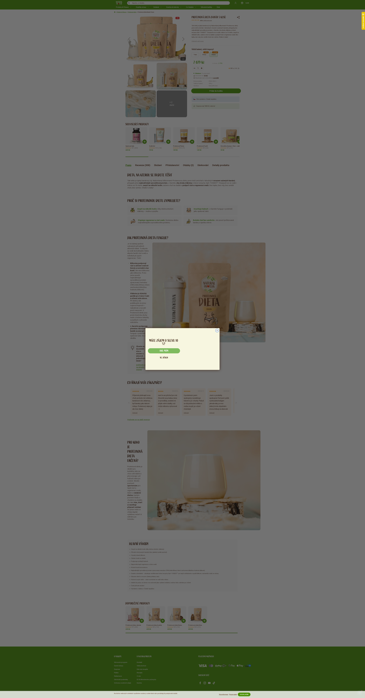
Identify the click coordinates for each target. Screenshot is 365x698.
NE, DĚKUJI (164, 357)
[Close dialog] (217, 328)
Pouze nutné (233, 694)
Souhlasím (244, 694)
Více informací (223, 694)
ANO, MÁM (164, 350)
